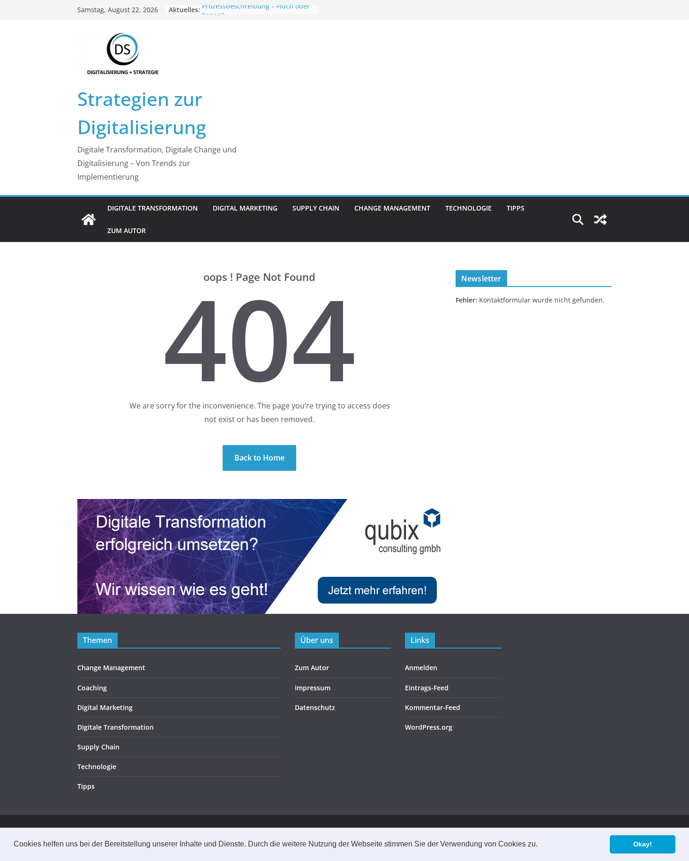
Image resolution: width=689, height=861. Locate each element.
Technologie (468, 208)
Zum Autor (126, 230)
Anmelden (421, 667)
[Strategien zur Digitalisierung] (88, 219)
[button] (540, 845)
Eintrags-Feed (427, 687)
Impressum (312, 687)
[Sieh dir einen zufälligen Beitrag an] (600, 219)
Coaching (92, 687)
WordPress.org (428, 727)
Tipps (515, 208)
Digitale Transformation (152, 208)
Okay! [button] (642, 844)
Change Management (392, 208)
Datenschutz (315, 707)
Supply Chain (315, 208)
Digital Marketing (245, 208)
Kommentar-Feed (432, 707)
